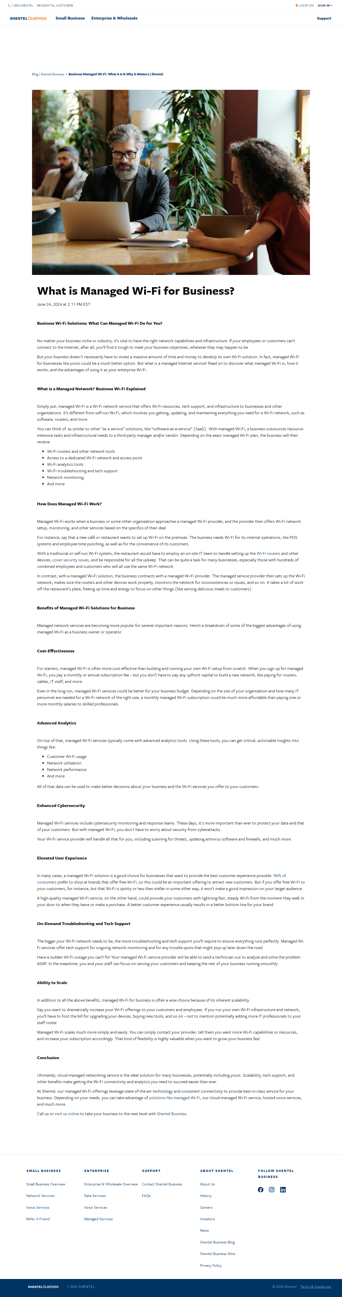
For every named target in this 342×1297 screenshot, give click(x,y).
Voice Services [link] (37, 1207)
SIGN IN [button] (324, 5)
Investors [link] (207, 1218)
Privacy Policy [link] (211, 1265)
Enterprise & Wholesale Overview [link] (111, 1184)
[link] (303, 5)
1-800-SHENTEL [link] (22, 5)
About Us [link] (207, 1184)
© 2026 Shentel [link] (284, 1286)
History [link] (206, 1195)
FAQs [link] (146, 1195)
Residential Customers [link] (55, 5)
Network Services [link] (40, 1195)
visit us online (67, 1113)
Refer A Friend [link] (38, 1218)
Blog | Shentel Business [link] (48, 74)
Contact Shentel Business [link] (162, 1184)
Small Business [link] (70, 18)
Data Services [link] (95, 1195)
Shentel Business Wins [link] (217, 1253)
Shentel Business (172, 1113)
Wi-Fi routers (268, 553)
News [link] (204, 1230)
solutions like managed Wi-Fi (174, 1097)
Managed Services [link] (98, 1218)
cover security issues (70, 560)
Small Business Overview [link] (45, 1184)
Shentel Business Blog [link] (217, 1242)
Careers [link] (206, 1207)
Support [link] (324, 18)
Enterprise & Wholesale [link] (114, 18)
